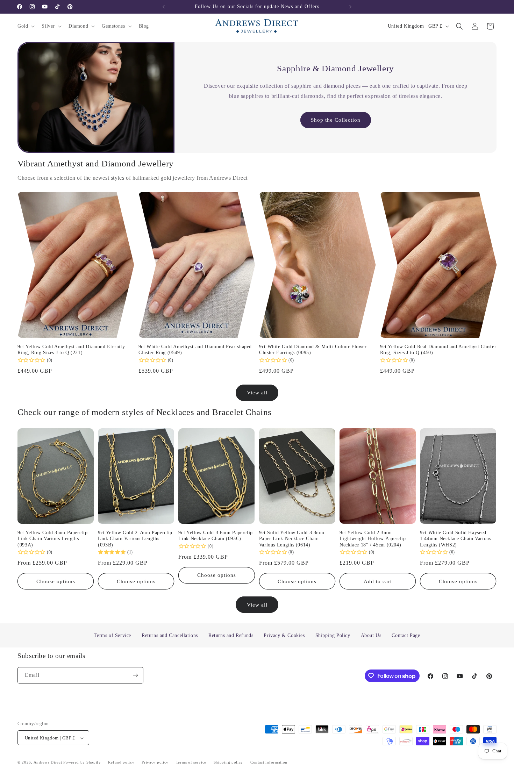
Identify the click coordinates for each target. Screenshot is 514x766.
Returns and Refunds (230, 635)
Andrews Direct (48, 762)
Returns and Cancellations (170, 635)
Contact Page (406, 635)
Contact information (268, 762)
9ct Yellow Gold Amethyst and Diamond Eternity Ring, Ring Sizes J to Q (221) (71, 350)
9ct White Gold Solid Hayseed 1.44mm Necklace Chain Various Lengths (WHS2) (455, 538)
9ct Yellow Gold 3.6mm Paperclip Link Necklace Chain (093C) (215, 536)
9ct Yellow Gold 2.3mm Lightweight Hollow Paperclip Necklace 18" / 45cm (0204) (373, 538)
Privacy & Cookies (284, 635)
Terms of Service (112, 635)
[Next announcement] (350, 6)
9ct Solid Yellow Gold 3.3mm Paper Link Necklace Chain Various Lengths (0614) (291, 538)
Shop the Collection (335, 120)
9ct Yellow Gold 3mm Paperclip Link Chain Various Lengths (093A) (52, 538)
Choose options (55, 581)
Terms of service (191, 762)
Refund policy (121, 762)
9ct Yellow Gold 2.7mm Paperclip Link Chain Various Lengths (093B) (135, 538)
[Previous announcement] (163, 6)
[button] (25, 26)
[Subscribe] (135, 675)
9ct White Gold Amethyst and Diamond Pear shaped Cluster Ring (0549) (195, 350)
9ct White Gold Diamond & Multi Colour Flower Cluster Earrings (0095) (313, 350)
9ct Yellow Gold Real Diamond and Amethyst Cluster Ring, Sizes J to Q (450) (438, 350)
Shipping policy (228, 762)
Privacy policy (155, 762)
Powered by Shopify (82, 762)
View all (257, 392)
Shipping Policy (332, 635)
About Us (371, 635)
